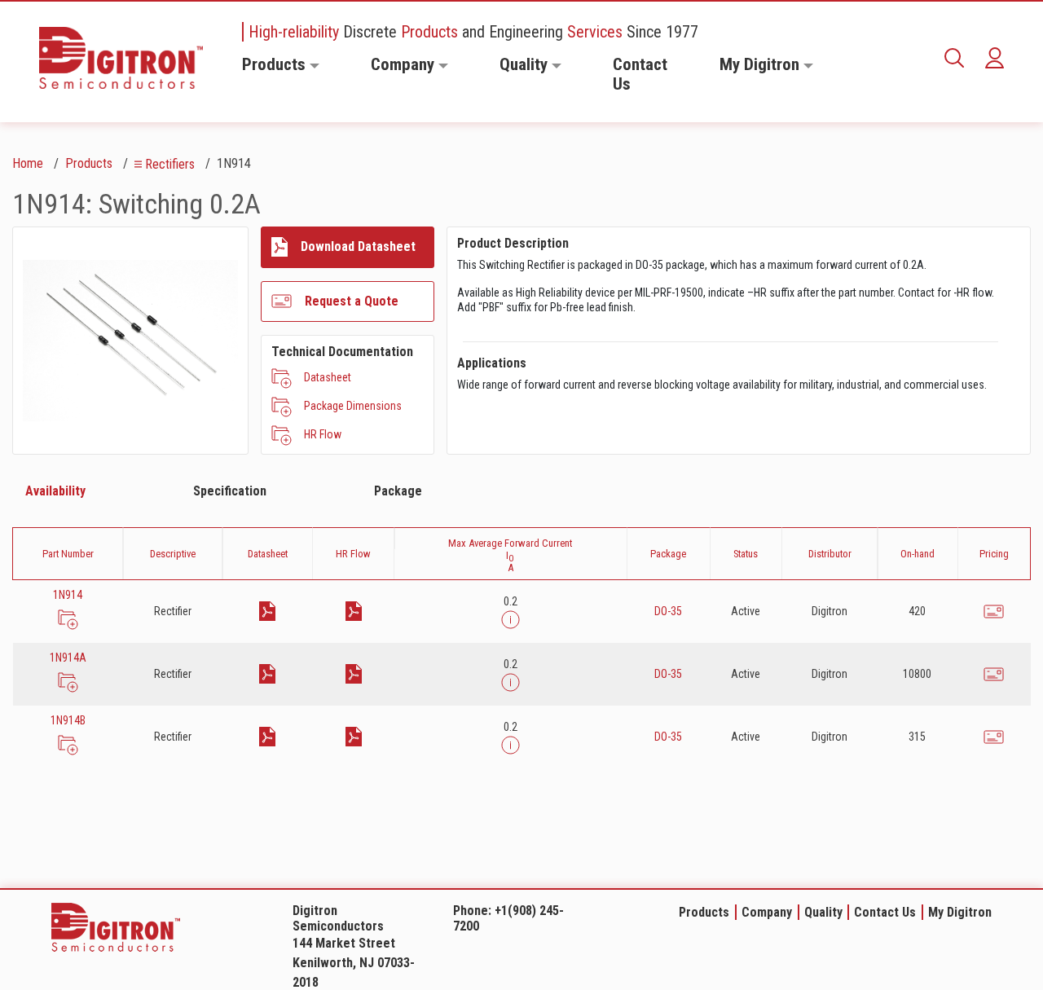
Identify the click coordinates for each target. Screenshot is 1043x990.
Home (27, 163)
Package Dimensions (353, 405)
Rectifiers (170, 164)
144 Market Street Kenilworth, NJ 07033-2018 (354, 962)
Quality (523, 64)
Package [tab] (398, 491)
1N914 (67, 594)
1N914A (68, 657)
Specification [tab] (229, 491)
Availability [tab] (55, 491)
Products (274, 64)
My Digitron (759, 64)
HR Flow (322, 434)
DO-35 (668, 611)
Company (402, 64)
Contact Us (640, 74)
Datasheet (327, 377)
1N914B (68, 720)
